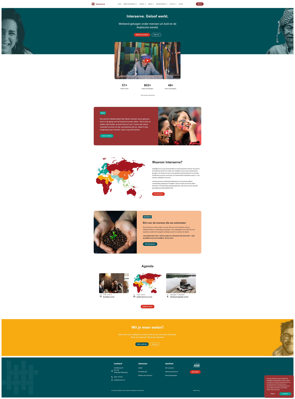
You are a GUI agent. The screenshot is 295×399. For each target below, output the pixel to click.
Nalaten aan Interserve (145, 375)
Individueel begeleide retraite (179, 297)
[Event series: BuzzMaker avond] (111, 295)
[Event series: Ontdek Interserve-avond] (144, 295)
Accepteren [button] (285, 393)
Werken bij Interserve (171, 371)
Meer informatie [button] (275, 389)
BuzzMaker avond (108, 297)
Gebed (140, 368)
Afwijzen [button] (273, 393)
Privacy (198, 390)
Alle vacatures (169, 368)
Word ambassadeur (171, 375)
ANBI (194, 390)
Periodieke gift (142, 371)
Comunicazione (140, 390)
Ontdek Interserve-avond (144, 297)
